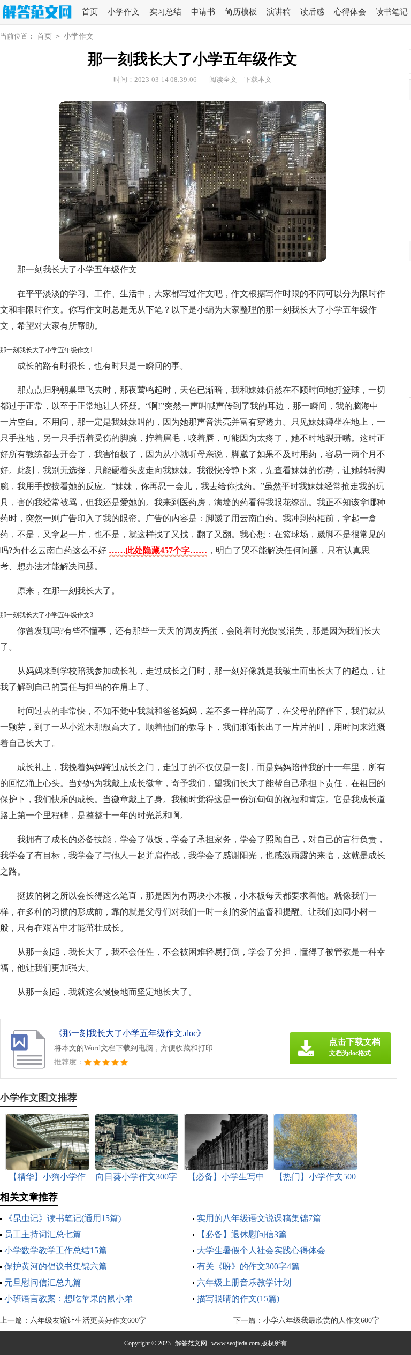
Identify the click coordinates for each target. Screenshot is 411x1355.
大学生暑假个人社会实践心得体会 (261, 1250)
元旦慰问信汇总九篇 (42, 1282)
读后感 (312, 11)
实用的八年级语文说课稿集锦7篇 (259, 1218)
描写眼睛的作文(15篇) (238, 1298)
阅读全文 (223, 79)
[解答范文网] (36, 12)
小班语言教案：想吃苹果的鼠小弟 (68, 1298)
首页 (90, 11)
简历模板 (241, 11)
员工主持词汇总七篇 (42, 1234)
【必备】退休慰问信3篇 (242, 1234)
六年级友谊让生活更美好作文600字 (88, 1320)
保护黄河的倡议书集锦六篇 (55, 1266)
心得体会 (350, 11)
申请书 (203, 11)
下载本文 (258, 79)
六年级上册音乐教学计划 (244, 1282)
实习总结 (165, 11)
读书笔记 (392, 11)
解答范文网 (191, 1343)
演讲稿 (279, 11)
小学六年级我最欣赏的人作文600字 (321, 1320)
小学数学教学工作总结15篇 (55, 1250)
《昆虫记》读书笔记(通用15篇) (62, 1218)
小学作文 (124, 11)
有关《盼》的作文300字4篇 (248, 1266)
